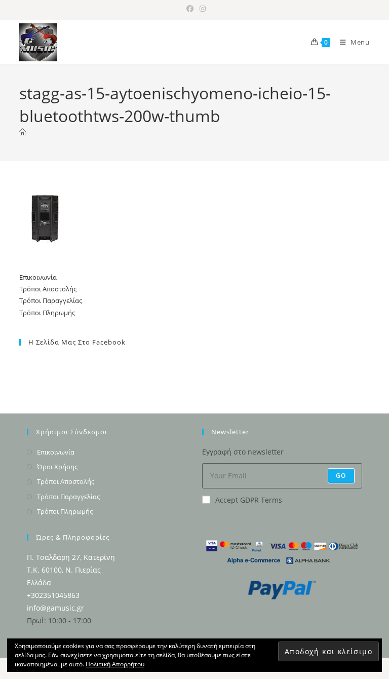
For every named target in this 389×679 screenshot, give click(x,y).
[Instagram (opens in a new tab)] (201, 8)
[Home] (22, 132)
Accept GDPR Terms (248, 500)
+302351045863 (53, 595)
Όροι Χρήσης (57, 466)
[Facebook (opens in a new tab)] (190, 8)
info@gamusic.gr (55, 608)
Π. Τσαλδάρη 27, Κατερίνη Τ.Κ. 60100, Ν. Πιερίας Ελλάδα (71, 569)
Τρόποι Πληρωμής (47, 312)
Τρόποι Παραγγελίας (50, 300)
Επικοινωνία (38, 277)
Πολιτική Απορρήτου (115, 664)
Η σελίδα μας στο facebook (77, 342)
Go (341, 475)
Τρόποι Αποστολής (47, 288)
